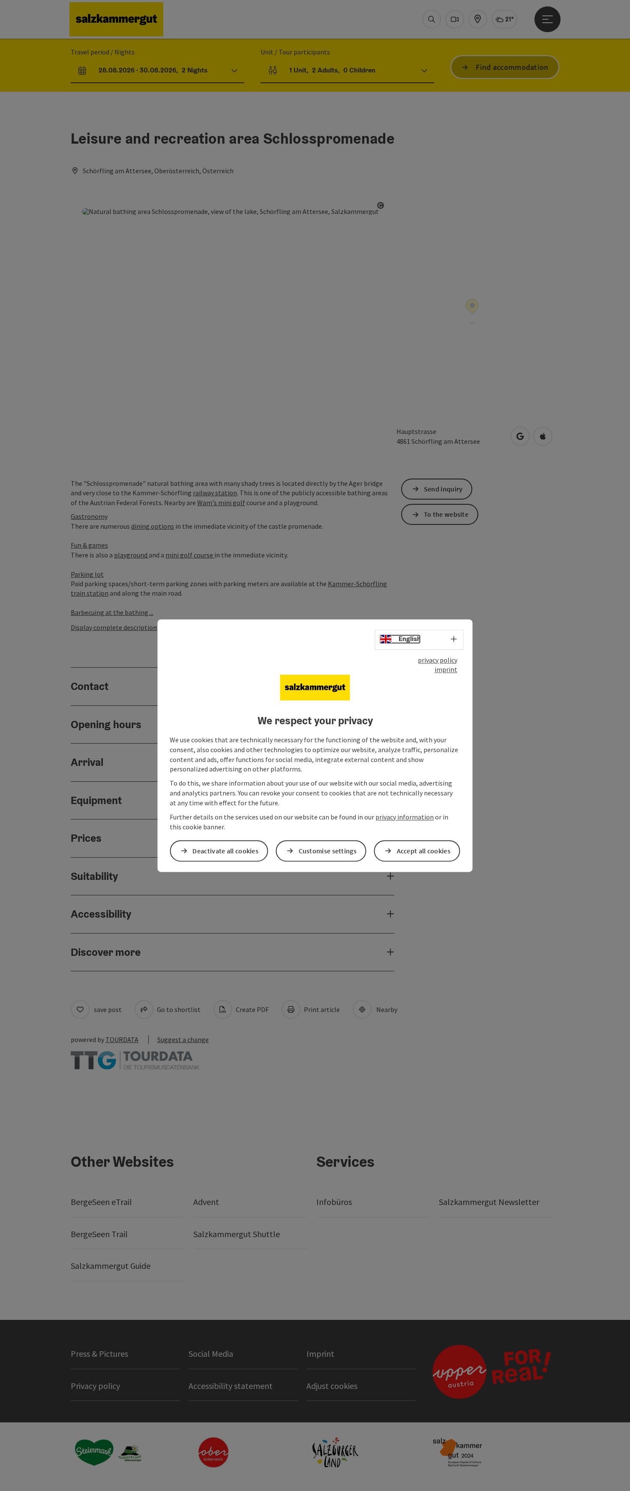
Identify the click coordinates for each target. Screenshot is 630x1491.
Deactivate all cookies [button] (225, 850)
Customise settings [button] (328, 850)
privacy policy (437, 660)
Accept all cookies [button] (423, 850)
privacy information (404, 817)
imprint (446, 670)
